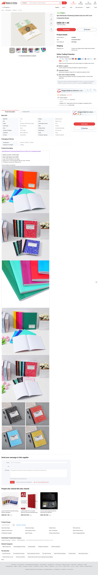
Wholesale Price (51, 564)
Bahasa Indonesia (88, 566)
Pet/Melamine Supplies (6, 533)
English (15, 566)
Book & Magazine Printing (19, 546)
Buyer (63, 7)
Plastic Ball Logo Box (83, 553)
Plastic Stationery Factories (33, 553)
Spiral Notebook (31, 546)
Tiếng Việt (82, 566)
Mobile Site (80, 564)
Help (71, 7)
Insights (85, 564)
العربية (56, 566)
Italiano (41, 566)
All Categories (6, 7)
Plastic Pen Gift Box (20, 557)
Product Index (73, 564)
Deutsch (46, 566)
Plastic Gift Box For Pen (8, 557)
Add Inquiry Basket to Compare (28, 55)
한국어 (60, 566)
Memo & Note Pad (7, 546)
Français (30, 566)
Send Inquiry (66, 29)
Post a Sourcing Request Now (41, 482)
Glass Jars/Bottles (53, 530)
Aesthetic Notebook (55, 546)
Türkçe (77, 566)
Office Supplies (8, 10)
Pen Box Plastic (72, 553)
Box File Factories (6, 553)
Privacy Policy (70, 569)
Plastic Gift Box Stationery (60, 553)
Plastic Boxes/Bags (29, 528)
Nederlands (52, 566)
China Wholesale (43, 564)
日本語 (64, 566)
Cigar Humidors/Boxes (78, 530)
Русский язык (36, 566)
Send (12, 482)
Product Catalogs (22, 525)
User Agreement (57, 569)
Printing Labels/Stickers (54, 533)
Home (2, 10)
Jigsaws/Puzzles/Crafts (6, 530)
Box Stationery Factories (18, 553)
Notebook (20, 10)
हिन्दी (68, 566)
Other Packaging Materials (79, 533)
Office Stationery (76, 528)
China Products (21, 564)
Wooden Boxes (52, 528)
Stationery (15, 10)
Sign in (95, 3)
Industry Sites (58, 564)
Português (25, 566)
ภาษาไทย (72, 566)
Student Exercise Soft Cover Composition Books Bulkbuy (40, 557)
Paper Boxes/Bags (5, 528)
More (2, 559)
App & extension (79, 7)
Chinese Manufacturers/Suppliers (31, 564)
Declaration (64, 569)
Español (20, 566)
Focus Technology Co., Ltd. (39, 569)
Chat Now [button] (87, 29)
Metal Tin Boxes (28, 533)
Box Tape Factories (47, 553)
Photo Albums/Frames (30, 530)
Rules (95, 7)
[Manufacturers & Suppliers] (9, 2)
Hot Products (13, 564)
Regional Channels (66, 564)
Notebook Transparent (43, 546)
